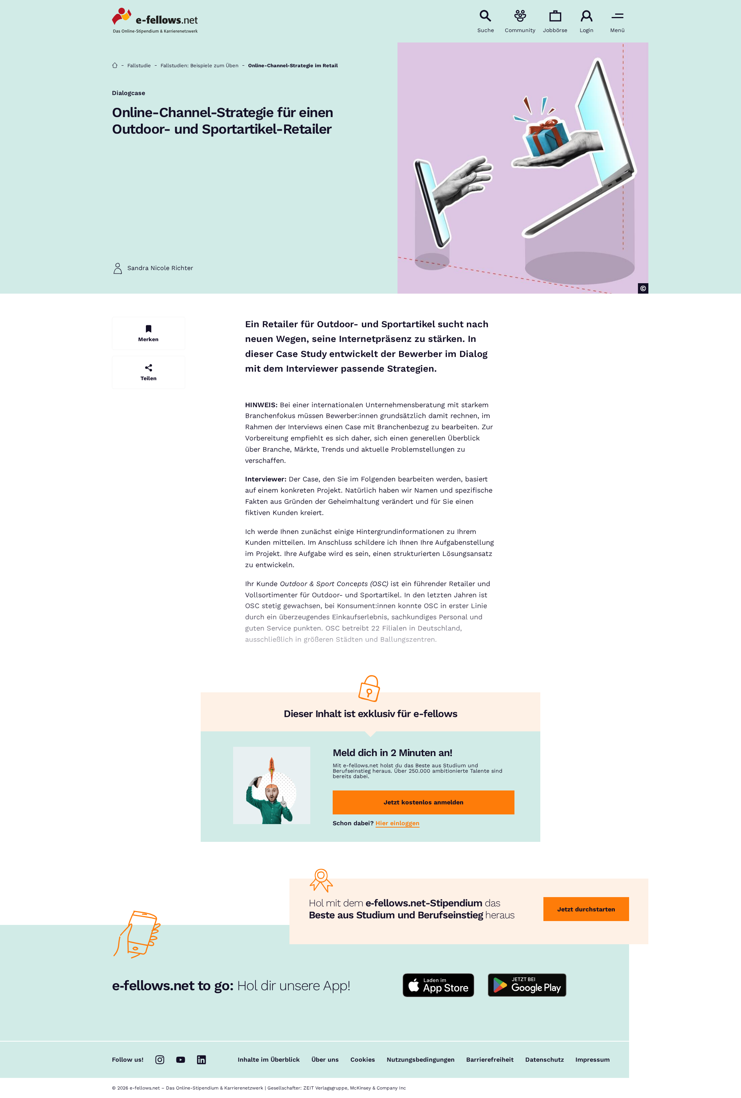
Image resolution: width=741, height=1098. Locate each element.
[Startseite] (115, 65)
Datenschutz (544, 1060)
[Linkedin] (201, 1059)
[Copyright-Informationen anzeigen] (643, 288)
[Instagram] (159, 1059)
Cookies (362, 1060)
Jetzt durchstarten (586, 909)
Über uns (325, 1060)
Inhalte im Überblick (269, 1060)
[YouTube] (180, 1059)
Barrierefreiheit (490, 1060)
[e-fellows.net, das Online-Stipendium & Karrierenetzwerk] (155, 21)
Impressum (592, 1060)
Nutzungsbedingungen (421, 1060)
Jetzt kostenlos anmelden (424, 802)
